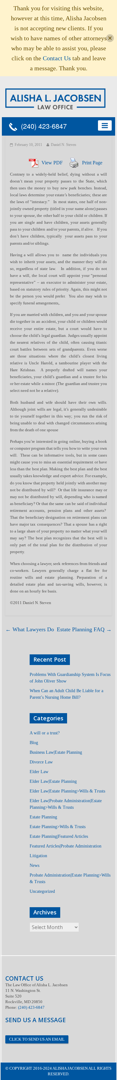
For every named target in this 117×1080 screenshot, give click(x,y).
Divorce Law (41, 762)
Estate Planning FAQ (84, 629)
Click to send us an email (37, 1039)
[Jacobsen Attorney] (55, 98)
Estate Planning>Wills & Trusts (57, 826)
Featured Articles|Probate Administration (65, 846)
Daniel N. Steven (63, 144)
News (34, 865)
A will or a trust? (45, 733)
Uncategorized (42, 891)
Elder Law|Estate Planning (53, 781)
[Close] (110, 38)
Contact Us (57, 58)
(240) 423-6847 (42, 126)
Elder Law (39, 771)
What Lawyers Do (29, 629)
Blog (34, 742)
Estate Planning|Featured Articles (59, 836)
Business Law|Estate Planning (56, 752)
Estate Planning (43, 817)
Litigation (38, 855)
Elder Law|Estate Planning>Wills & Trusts (67, 791)
